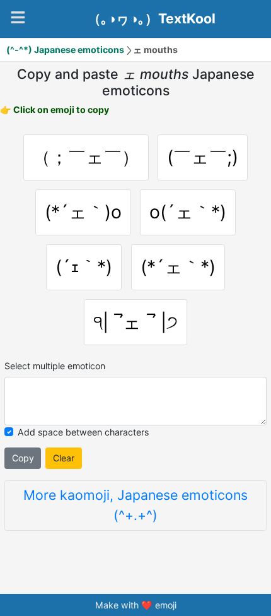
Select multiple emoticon (54, 365)
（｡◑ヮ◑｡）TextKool (152, 19)
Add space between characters (83, 432)
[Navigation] (18, 17)
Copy (23, 458)
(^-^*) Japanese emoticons (65, 49)
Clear (63, 458)
